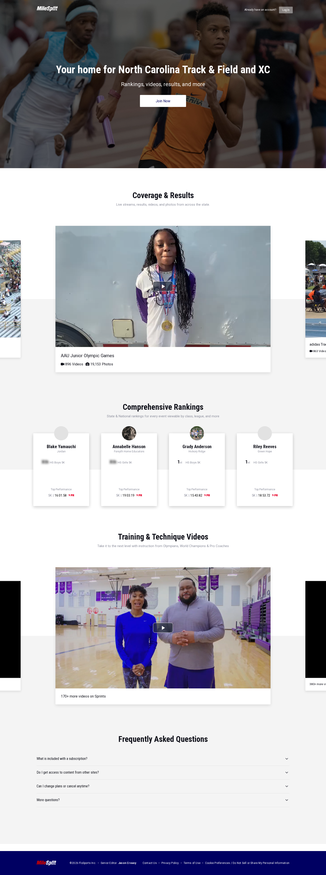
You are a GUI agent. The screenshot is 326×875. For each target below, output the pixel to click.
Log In (286, 10)
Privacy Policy (170, 863)
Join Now (163, 101)
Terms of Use (192, 863)
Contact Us (150, 863)
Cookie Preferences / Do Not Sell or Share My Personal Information (247, 863)
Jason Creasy (127, 863)
